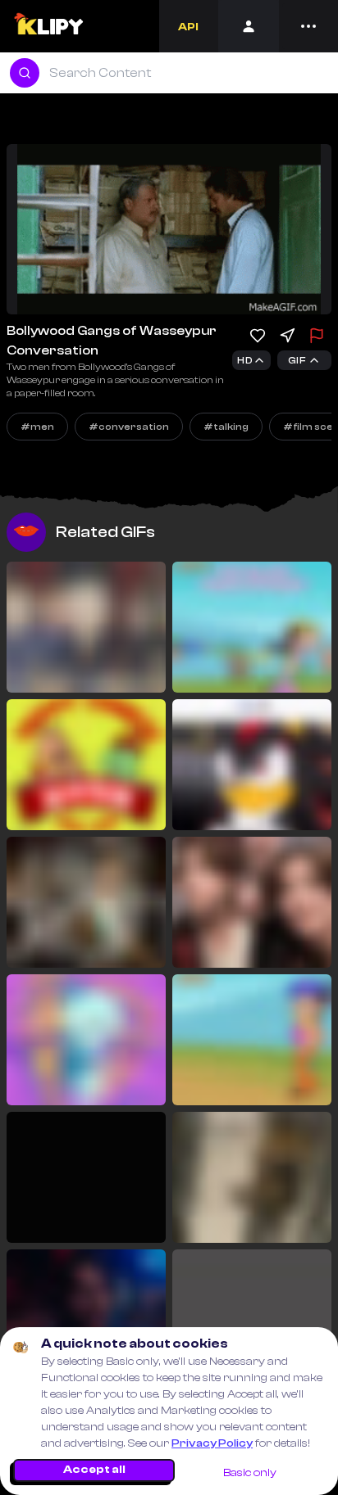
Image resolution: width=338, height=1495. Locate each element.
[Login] (248, 26)
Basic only (249, 1472)
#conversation (129, 426)
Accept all (94, 1469)
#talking (226, 426)
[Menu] (308, 26)
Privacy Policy (212, 1443)
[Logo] (48, 26)
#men (37, 426)
